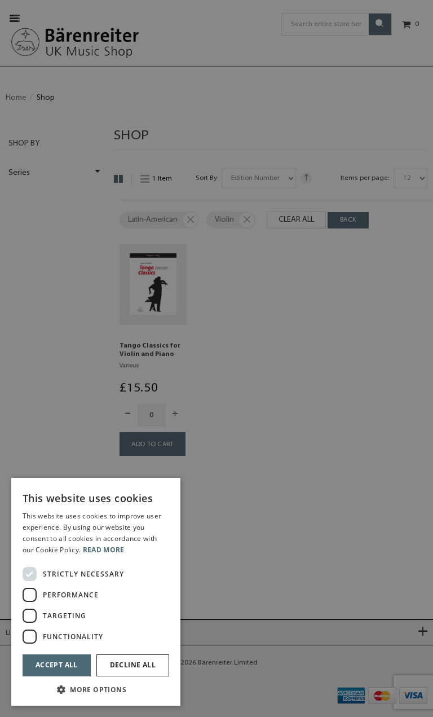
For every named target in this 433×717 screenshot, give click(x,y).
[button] (96, 689)
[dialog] (95, 592)
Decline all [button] (133, 665)
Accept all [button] (57, 665)
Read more (104, 550)
